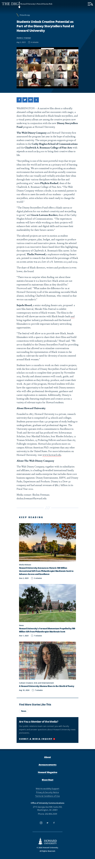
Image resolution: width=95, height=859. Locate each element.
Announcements (47, 764)
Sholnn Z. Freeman (24, 38)
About (47, 757)
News (23, 711)
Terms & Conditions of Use (47, 796)
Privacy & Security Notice (47, 792)
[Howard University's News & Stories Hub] (11, 5)
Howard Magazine (47, 772)
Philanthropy (25, 15)
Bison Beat (47, 779)
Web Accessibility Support (47, 788)
